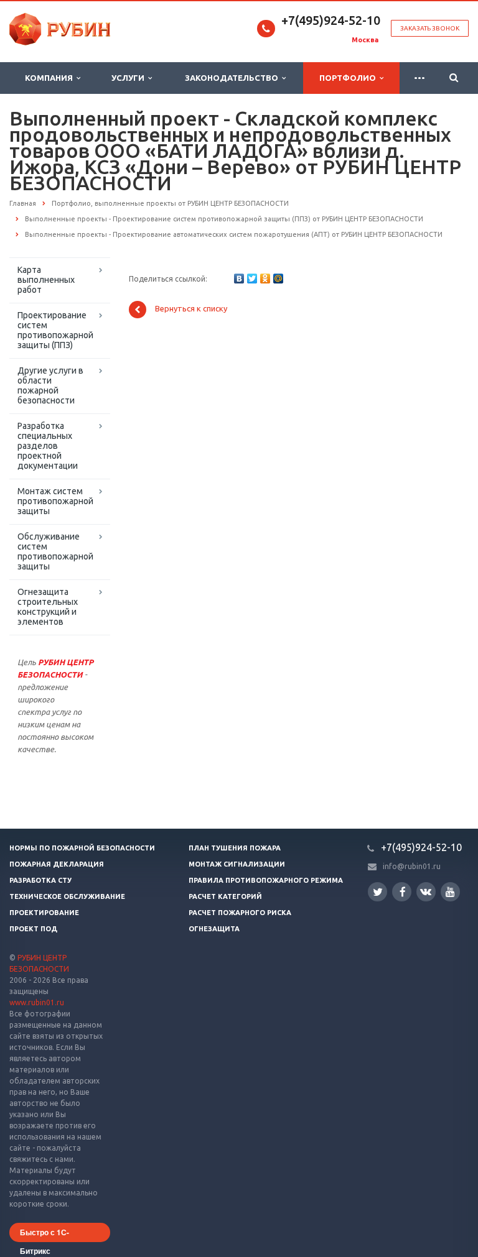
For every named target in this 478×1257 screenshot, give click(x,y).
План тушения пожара (235, 848)
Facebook (401, 891)
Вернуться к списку (191, 309)
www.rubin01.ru (36, 1002)
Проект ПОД (33, 928)
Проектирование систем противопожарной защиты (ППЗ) (55, 330)
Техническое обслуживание (67, 896)
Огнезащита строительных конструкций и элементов (47, 607)
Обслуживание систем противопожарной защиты (55, 551)
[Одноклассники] (265, 278)
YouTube (450, 891)
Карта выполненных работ (46, 280)
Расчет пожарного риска (240, 912)
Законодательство (233, 77)
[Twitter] (252, 278)
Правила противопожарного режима (266, 880)
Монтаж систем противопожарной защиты (55, 501)
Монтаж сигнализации (237, 864)
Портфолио (349, 77)
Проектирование (44, 912)
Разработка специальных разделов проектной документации (47, 446)
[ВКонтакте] (239, 278)
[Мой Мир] (278, 278)
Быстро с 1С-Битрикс (44, 1234)
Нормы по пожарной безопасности (82, 848)
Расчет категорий (225, 896)
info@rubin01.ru (412, 866)
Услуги (129, 77)
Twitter (377, 891)
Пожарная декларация (56, 864)
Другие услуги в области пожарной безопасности (50, 385)
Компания (51, 77)
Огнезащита (214, 928)
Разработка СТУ (40, 880)
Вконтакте (426, 891)
